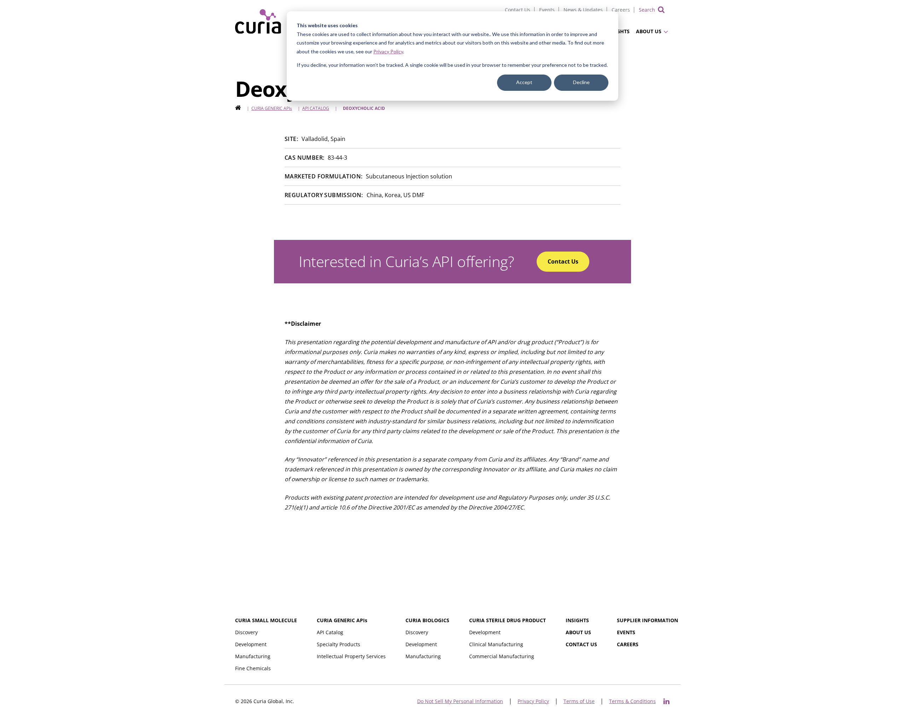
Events (547, 9)
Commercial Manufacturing (501, 656)
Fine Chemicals (253, 668)
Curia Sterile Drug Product (507, 620)
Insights (577, 620)
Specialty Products (338, 644)
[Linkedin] (666, 701)
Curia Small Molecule (266, 620)
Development (251, 644)
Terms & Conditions (632, 702)
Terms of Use (579, 702)
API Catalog (315, 108)
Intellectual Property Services (351, 656)
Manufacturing (252, 656)
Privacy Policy (388, 51)
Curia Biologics (427, 620)
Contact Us (517, 9)
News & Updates (583, 9)
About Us (648, 31)
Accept (524, 82)
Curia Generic (271, 108)
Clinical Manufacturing (496, 644)
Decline (581, 82)
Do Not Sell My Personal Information (460, 702)
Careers (621, 9)
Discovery (246, 632)
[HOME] (238, 108)
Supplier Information (647, 620)
